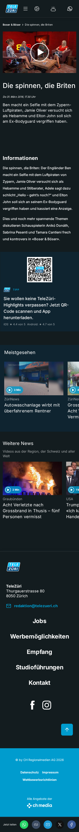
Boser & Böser (12, 24)
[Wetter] (53, 8)
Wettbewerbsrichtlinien (40, 779)
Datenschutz (29, 772)
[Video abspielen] (39, 52)
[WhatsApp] (24, 824)
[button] (36, 824)
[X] (60, 824)
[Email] (48, 824)
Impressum (50, 772)
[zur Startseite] (12, 8)
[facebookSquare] (32, 705)
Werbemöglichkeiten (39, 636)
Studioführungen (39, 667)
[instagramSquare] (47, 705)
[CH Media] (39, 805)
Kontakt (39, 682)
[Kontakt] (69, 8)
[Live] (36, 8)
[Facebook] (71, 824)
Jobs (40, 621)
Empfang (39, 651)
